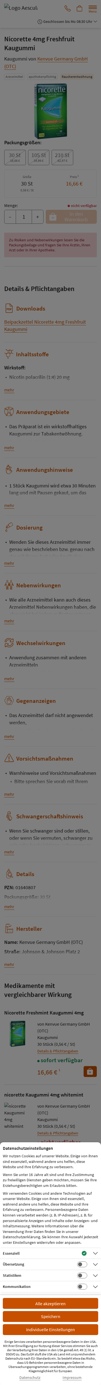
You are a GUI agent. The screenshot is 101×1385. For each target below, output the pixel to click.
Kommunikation (17, 1286)
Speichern (50, 1316)
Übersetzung (13, 1264)
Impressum (72, 1377)
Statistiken (12, 1275)
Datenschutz (29, 1377)
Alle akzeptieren (50, 1303)
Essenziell (11, 1253)
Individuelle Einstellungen (50, 1329)
